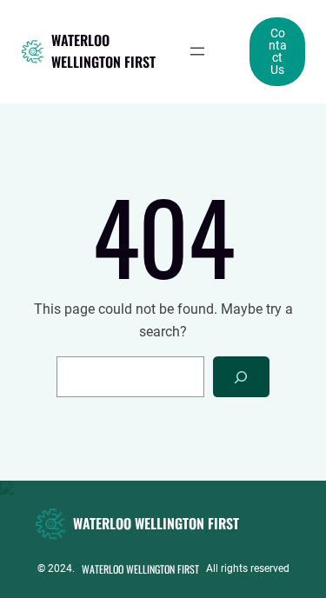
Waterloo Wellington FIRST (103, 51)
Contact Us (278, 51)
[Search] (241, 376)
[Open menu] (197, 51)
